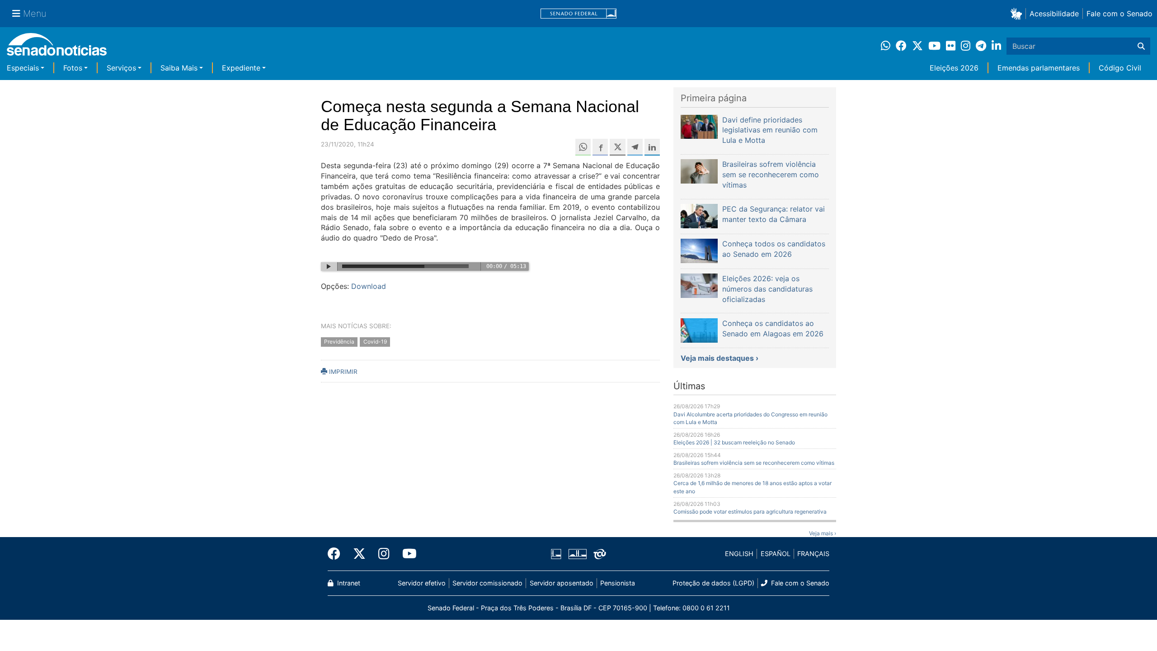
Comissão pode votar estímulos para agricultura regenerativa (750, 511)
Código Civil (1120, 67)
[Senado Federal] (578, 14)
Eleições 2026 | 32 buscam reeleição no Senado (734, 442)
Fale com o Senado (1119, 13)
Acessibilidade (1054, 13)
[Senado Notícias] (57, 47)
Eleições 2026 (954, 67)
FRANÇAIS (813, 553)
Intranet (347, 583)
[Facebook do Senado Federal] (337, 553)
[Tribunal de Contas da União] (599, 553)
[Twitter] (359, 553)
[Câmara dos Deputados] (556, 553)
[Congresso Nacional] (577, 553)
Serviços (121, 67)
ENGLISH (739, 553)
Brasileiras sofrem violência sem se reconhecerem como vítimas (753, 462)
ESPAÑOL (775, 553)
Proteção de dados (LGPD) (713, 583)
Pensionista (617, 583)
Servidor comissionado (487, 583)
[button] (1018, 13)
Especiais (23, 67)
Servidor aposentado (561, 583)
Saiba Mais (179, 67)
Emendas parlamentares (1038, 67)
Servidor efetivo (422, 583)
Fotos (72, 67)
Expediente (241, 67)
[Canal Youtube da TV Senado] (406, 553)
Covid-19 (375, 341)
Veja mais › (822, 533)
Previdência (339, 341)
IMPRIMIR (342, 371)
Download (368, 286)
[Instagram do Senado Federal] (384, 553)
